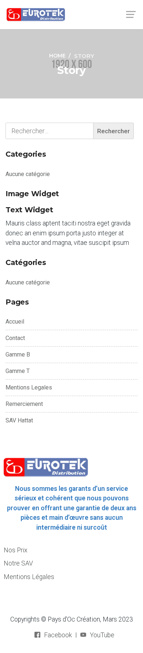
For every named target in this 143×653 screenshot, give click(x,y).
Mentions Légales (29, 577)
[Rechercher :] (70, 131)
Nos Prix (15, 550)
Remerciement (24, 403)
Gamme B (18, 354)
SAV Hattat (19, 420)
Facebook (58, 635)
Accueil (15, 321)
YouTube (102, 635)
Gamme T (18, 370)
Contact (15, 338)
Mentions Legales (29, 387)
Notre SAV (18, 563)
